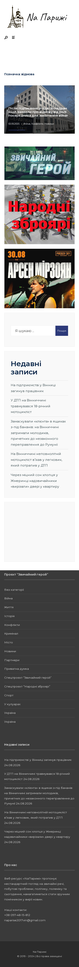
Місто (8, 642)
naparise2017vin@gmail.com (25, 920)
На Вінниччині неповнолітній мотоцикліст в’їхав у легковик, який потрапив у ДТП (36, 459)
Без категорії (14, 589)
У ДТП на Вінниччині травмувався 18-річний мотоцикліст (30, 406)
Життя (8, 607)
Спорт (8, 695)
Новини (49, 123)
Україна (10, 712)
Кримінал (11, 633)
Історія (9, 616)
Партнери (11, 660)
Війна (27, 123)
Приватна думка (16, 668)
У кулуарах (12, 704)
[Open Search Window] (6, 38)
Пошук (61, 330)
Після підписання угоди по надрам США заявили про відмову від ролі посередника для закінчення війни (38, 112)
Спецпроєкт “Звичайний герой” (28, 677)
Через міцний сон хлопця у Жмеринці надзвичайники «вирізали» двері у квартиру (35, 480)
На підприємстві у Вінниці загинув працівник (38, 759)
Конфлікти (37, 123)
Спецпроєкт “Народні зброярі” (27, 686)
